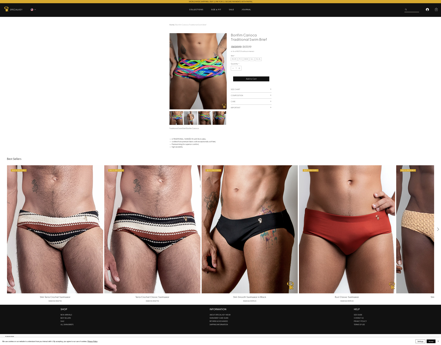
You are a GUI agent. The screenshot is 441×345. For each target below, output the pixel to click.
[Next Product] (438, 229)
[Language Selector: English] (33, 9)
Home (171, 25)
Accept (431, 341)
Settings (420, 341)
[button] (436, 9)
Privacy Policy (93, 341)
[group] (220, 234)
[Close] (438, 341)
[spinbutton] (236, 68)
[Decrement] (232, 68)
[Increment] (239, 68)
